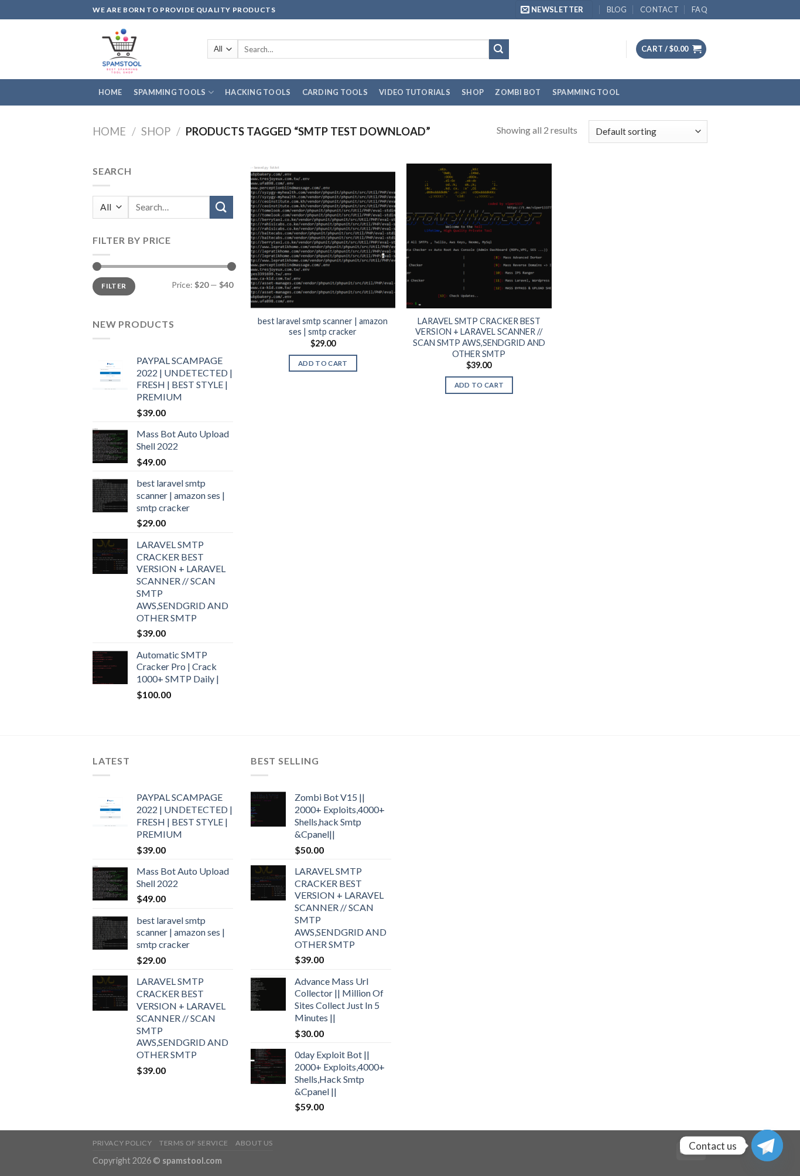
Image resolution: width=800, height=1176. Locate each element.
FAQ (699, 9)
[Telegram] (767, 1145)
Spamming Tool (586, 92)
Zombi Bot (518, 92)
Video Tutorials (414, 92)
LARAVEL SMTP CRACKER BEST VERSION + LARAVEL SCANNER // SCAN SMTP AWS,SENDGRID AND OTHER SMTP (479, 337)
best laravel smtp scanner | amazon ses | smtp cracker (323, 326)
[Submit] (499, 49)
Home (110, 92)
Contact (659, 9)
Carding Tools (335, 92)
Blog (617, 9)
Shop (472, 92)
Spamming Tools (170, 92)
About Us (254, 1142)
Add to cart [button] (323, 363)
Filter (113, 285)
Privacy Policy (122, 1142)
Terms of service (193, 1142)
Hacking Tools (257, 92)
